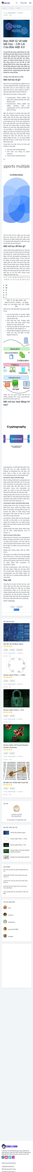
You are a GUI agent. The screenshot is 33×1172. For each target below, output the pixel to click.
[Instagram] (13, 1157)
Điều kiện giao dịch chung (9, 1169)
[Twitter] (9, 1157)
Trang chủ (4, 8)
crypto (12, 606)
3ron (9, 908)
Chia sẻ (12, 8)
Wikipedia (11, 601)
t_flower (10, 915)
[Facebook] (3, 1157)
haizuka (10, 936)
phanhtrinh (11, 922)
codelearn (19, 606)
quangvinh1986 (13, 929)
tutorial (12, 649)
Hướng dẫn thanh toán (8, 1166)
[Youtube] (6, 1157)
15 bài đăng (11, 820)
